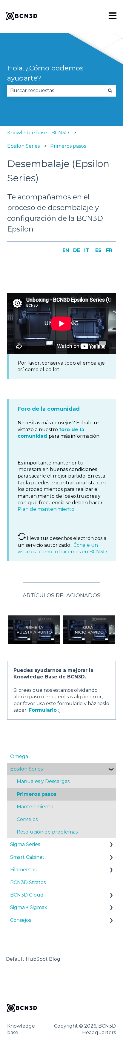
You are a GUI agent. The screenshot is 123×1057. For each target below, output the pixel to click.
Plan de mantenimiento (46, 509)
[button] (111, 769)
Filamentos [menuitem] (23, 869)
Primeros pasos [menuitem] (36, 794)
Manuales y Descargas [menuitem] (43, 781)
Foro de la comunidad (49, 409)
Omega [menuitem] (19, 756)
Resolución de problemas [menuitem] (47, 832)
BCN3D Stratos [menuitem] (28, 882)
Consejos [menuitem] (27, 819)
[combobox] (55, 90)
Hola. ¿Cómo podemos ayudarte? (45, 73)
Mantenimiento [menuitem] (35, 806)
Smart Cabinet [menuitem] (27, 857)
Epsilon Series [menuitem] (26, 769)
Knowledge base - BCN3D (38, 133)
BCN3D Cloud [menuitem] (27, 895)
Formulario (43, 710)
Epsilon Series (23, 146)
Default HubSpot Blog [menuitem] (33, 959)
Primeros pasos (68, 146)
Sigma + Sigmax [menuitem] (28, 907)
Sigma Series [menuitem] (25, 844)
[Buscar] (110, 90)
